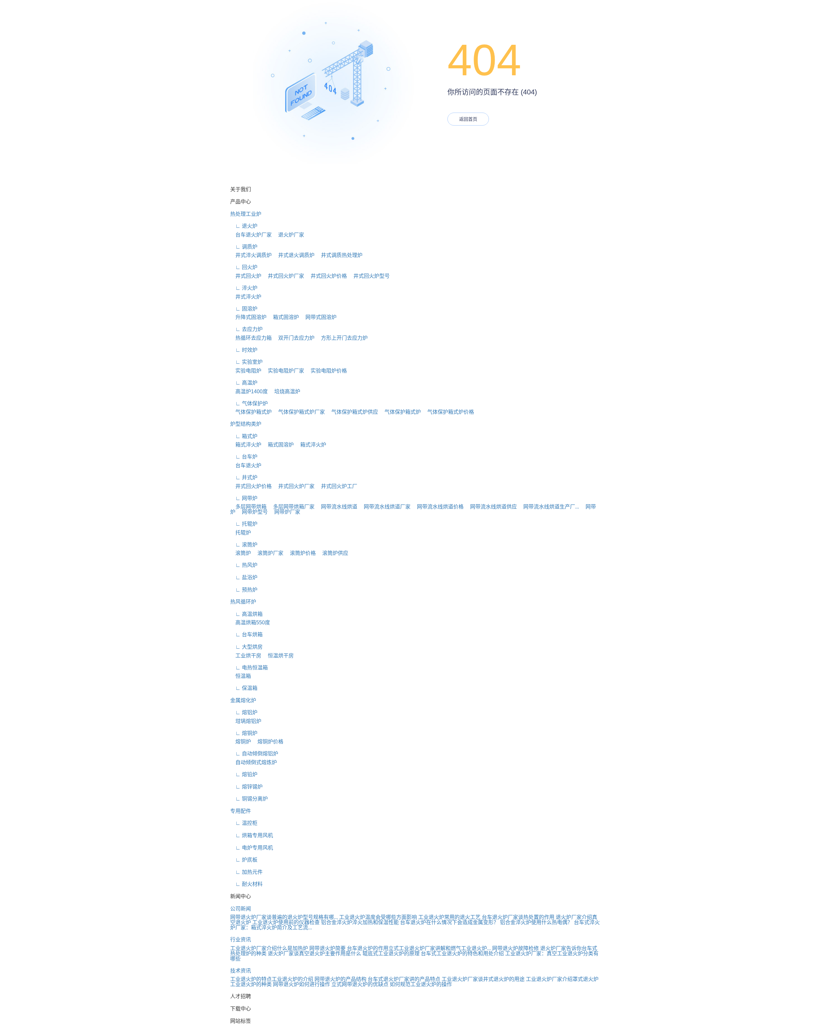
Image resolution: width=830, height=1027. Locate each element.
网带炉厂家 (284, 512)
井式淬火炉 (245, 297)
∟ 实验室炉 (246, 362)
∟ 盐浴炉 (243, 577)
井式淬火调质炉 (251, 255)
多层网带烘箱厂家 (291, 506)
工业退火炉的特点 (251, 979)
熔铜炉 (240, 741)
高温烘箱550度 (250, 622)
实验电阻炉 (245, 370)
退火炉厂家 (288, 235)
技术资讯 (240, 970)
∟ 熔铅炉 (243, 774)
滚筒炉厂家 (267, 553)
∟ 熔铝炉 (243, 712)
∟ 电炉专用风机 (251, 847)
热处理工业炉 (245, 214)
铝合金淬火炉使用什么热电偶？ (536, 922)
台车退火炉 (245, 465)
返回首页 (468, 119)
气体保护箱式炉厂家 (299, 412)
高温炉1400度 (249, 391)
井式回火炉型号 (369, 276)
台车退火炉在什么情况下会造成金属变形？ (449, 922)
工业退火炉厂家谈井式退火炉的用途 (483, 979)
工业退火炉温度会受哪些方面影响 (378, 917)
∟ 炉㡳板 (243, 859)
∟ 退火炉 (243, 226)
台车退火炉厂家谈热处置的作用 (518, 917)
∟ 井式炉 (243, 477)
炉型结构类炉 (245, 424)
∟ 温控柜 (243, 823)
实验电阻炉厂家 (283, 370)
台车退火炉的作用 (367, 948)
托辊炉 (240, 532)
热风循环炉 (243, 602)
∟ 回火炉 (243, 267)
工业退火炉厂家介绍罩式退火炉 (562, 979)
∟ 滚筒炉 (243, 544)
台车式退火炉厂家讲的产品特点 (404, 979)
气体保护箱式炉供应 (352, 412)
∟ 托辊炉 (243, 524)
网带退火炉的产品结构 (340, 979)
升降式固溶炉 (248, 317)
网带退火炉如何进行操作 (301, 984)
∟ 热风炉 (243, 565)
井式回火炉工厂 (336, 486)
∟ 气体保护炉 (249, 403)
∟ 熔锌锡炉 (246, 786)
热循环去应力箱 (251, 338)
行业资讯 (240, 939)
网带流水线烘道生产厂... (548, 506)
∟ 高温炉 (243, 382)
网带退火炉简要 (327, 948)
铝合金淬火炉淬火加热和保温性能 (360, 922)
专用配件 (240, 811)
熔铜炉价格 (267, 741)
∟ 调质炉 (243, 247)
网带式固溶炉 (318, 317)
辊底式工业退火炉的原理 (391, 953)
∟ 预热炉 (243, 590)
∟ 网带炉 (243, 498)
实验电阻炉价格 (326, 370)
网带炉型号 (252, 512)
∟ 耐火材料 (246, 884)
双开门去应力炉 (293, 338)
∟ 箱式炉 (243, 436)
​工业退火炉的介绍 (292, 979)
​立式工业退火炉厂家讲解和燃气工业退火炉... (439, 948)
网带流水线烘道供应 (491, 506)
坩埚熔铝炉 (245, 721)
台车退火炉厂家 (251, 235)
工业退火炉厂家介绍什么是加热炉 (269, 948)
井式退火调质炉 (293, 255)
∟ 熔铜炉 (243, 733)
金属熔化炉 (243, 700)
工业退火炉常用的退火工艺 (449, 917)
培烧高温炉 (284, 391)
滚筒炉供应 (332, 553)
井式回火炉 (245, 276)
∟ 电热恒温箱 (249, 667)
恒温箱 (240, 676)
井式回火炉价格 (326, 276)
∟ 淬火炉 (243, 288)
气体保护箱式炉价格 (448, 412)
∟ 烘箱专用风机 (251, 835)
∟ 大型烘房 (246, 647)
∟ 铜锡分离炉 (249, 798)
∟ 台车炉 (243, 456)
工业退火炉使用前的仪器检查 (286, 922)
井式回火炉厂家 (283, 276)
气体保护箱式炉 (251, 412)
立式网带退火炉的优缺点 (359, 984)
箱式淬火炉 (245, 444)
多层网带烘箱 (248, 506)
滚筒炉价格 (300, 553)
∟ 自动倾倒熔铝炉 (254, 753)
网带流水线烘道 (336, 506)
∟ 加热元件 (246, 872)
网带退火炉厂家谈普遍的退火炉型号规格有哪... (284, 917)
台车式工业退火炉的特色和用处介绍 (462, 953)
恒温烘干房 (278, 655)
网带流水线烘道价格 (438, 506)
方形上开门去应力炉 (342, 338)
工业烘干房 (245, 655)
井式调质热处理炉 (339, 255)
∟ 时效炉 (243, 350)
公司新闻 (240, 908)
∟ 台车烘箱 (246, 634)
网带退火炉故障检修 (515, 948)
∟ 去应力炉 (246, 329)
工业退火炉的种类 (251, 984)
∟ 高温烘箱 (246, 614)
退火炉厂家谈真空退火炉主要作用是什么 (314, 953)
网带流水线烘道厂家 (384, 506)
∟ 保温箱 (243, 688)
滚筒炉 (240, 553)
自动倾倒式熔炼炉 (253, 762)
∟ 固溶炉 (243, 309)
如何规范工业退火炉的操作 (421, 984)
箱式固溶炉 (283, 317)
